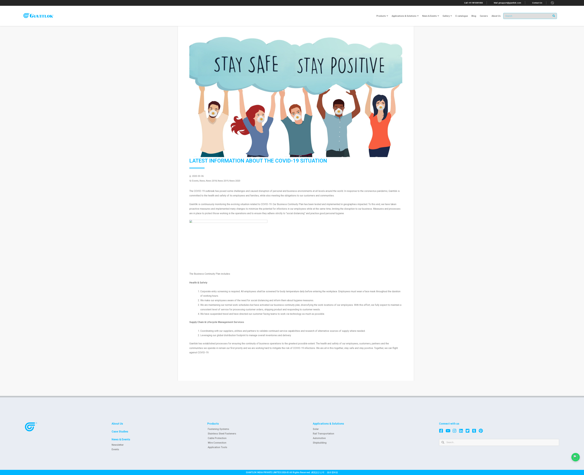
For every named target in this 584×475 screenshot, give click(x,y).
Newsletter (118, 444)
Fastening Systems (218, 429)
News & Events (121, 439)
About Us (117, 423)
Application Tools (217, 447)
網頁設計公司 (318, 472)
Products (213, 423)
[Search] (554, 16)
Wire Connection (217, 442)
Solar (316, 429)
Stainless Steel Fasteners (222, 433)
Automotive (319, 438)
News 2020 (234, 181)
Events (195, 181)
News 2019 (223, 181)
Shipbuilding (320, 442)
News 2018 (211, 181)
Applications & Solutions (328, 423)
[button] (473, 2)
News (202, 181)
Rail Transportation (323, 433)
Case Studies (120, 431)
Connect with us (449, 423)
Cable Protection (217, 438)
